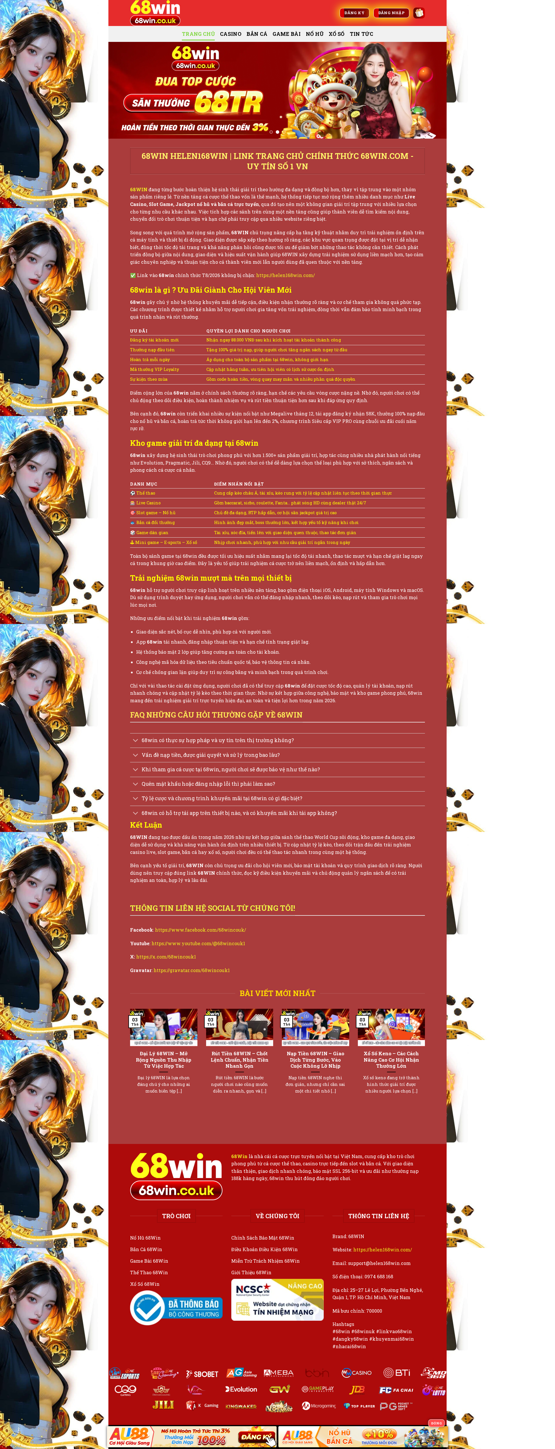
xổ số (337, 34)
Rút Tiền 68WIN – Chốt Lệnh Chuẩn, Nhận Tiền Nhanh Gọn (240, 1059)
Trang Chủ (198, 34)
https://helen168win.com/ (285, 275)
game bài (287, 34)
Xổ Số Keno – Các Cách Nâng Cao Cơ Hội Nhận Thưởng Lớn (391, 1059)
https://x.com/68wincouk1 (166, 957)
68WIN (138, 189)
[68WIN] (159, 13)
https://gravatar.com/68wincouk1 (191, 970)
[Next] (432, 90)
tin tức (361, 34)
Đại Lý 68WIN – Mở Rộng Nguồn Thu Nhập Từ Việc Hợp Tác (163, 1059)
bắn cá (257, 34)
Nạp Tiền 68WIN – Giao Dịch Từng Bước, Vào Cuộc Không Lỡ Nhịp (315, 1059)
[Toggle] (135, 741)
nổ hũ (314, 34)
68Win (239, 1156)
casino (230, 34)
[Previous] (122, 90)
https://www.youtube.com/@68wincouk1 (198, 943)
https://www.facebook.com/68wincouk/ (200, 930)
